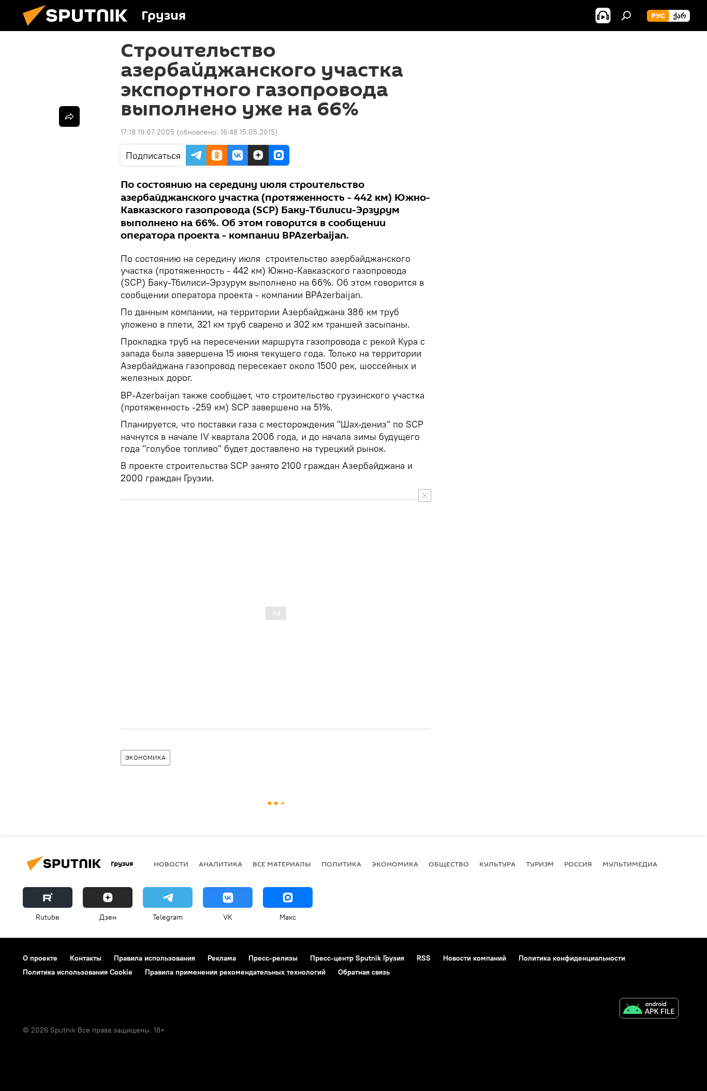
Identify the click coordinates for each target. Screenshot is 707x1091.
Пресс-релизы (273, 958)
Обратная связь (364, 972)
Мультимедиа (629, 863)
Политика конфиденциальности (572, 958)
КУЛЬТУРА (497, 863)
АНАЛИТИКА (220, 863)
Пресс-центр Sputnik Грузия (357, 958)
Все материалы (282, 863)
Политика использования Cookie (77, 972)
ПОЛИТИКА (341, 863)
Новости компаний (474, 958)
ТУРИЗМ (540, 863)
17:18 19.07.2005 (147, 132)
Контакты (85, 958)
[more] (69, 116)
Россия (578, 863)
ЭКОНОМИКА (145, 757)
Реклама (222, 958)
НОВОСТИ (171, 863)
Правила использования (154, 958)
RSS (424, 958)
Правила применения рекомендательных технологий (235, 972)
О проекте (40, 958)
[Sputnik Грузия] (79, 28)
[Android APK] (649, 1009)
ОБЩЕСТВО (449, 863)
